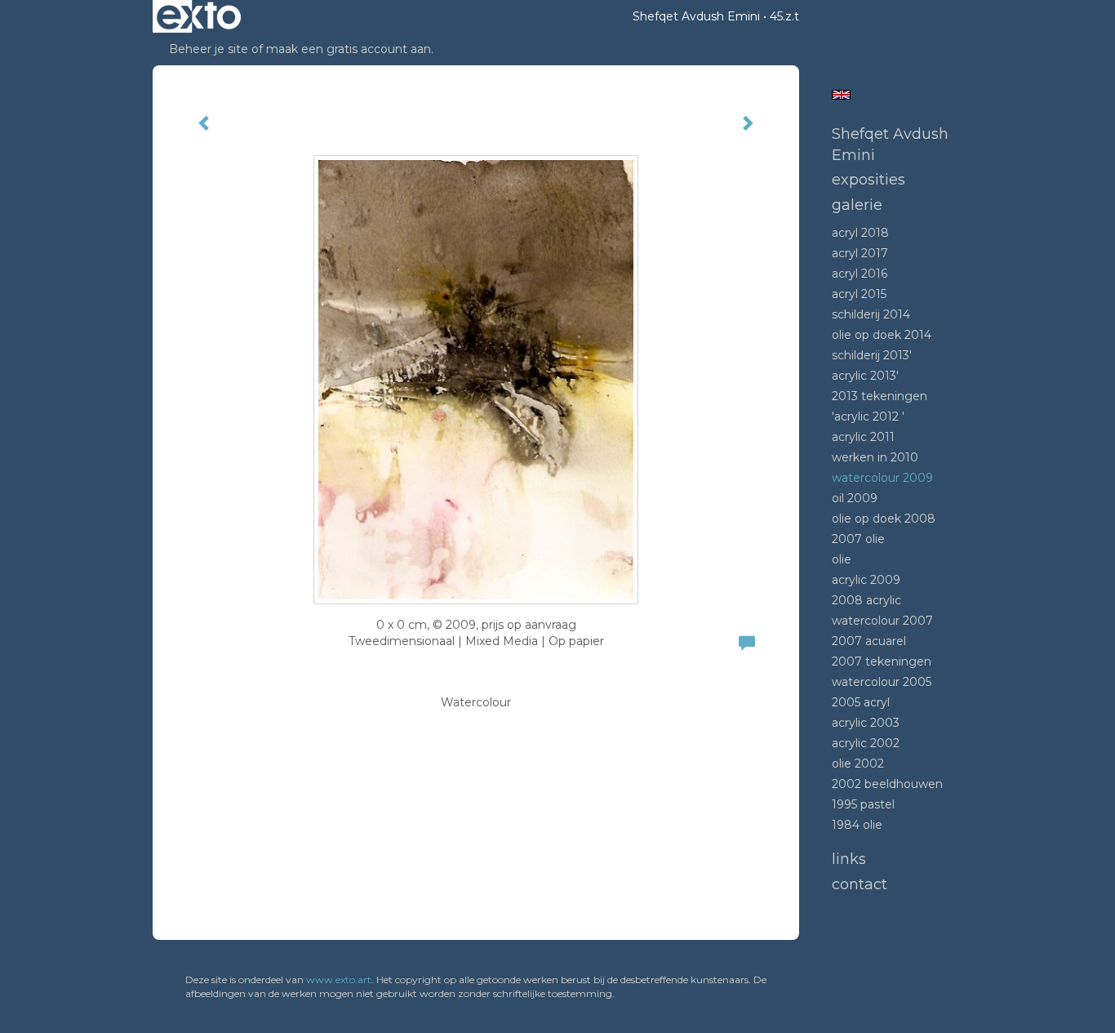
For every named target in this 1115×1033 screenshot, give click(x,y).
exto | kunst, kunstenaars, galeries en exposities (199, 16)
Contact (859, 884)
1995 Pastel (863, 804)
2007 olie (858, 539)
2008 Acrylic (866, 600)
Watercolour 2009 (882, 477)
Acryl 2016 (859, 273)
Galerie (857, 205)
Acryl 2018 (860, 232)
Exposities (868, 180)
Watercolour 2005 (881, 682)
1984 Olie (857, 824)
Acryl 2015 (859, 294)
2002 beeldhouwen (887, 784)
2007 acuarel (869, 641)
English (841, 95)
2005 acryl (861, 702)
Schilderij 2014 (871, 314)
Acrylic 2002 (866, 743)
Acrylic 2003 (866, 722)
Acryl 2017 (860, 253)
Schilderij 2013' (872, 355)
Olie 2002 (858, 763)
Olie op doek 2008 (883, 518)
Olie (841, 559)
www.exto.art (338, 979)
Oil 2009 (854, 498)
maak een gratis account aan (348, 49)
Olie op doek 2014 (881, 334)
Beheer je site (208, 49)
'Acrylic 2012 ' (868, 416)
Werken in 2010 (875, 457)
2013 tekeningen (879, 396)
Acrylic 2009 (866, 579)
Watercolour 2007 (882, 620)
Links (849, 859)
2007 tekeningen (881, 661)
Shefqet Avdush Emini (696, 16)
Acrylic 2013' (865, 375)
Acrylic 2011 (863, 437)
